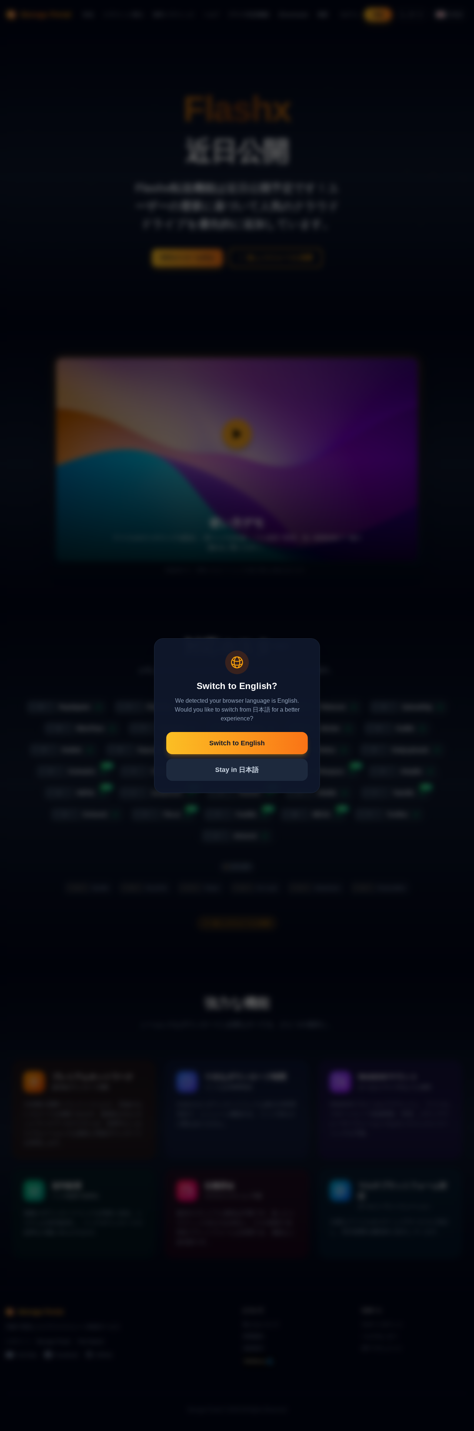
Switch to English (237, 743)
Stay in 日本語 (237, 769)
